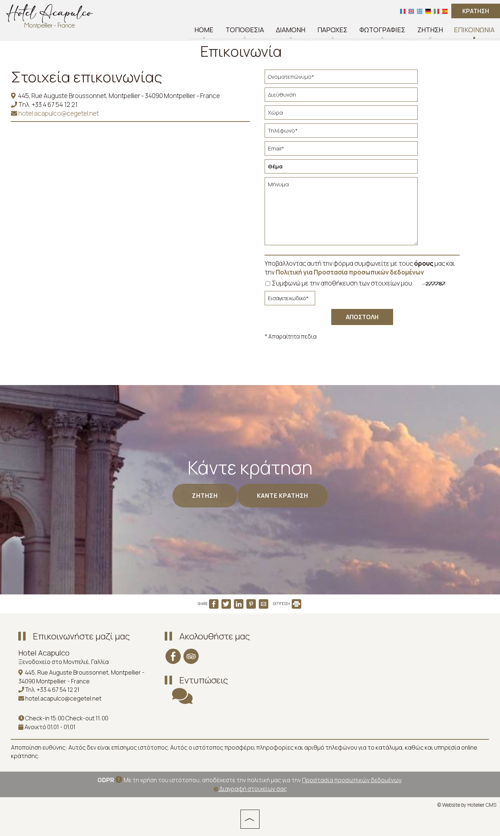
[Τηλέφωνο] (341, 132)
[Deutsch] (428, 11)
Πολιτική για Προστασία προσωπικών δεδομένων (350, 272)
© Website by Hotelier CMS (466, 805)
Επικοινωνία (474, 30)
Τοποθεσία (244, 30)
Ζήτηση (430, 30)
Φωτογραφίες (382, 30)
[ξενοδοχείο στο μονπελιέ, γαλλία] (49, 16)
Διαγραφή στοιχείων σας (252, 789)
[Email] (341, 150)
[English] (411, 11)
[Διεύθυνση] (341, 96)
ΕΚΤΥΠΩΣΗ (282, 603)
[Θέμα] (341, 168)
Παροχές (332, 30)
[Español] (445, 11)
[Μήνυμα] (341, 214)
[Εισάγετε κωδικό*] (290, 300)
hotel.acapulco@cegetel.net (58, 113)
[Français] (403, 11)
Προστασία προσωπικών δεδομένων (352, 780)
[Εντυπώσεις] (182, 701)
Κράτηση (475, 11)
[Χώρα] (341, 114)
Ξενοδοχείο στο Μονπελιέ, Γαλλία (63, 662)
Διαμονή (290, 30)
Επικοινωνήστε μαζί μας (81, 636)
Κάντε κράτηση (282, 496)
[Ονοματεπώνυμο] (341, 78)
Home (203, 30)
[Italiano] (436, 11)
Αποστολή (362, 317)
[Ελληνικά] (419, 11)
